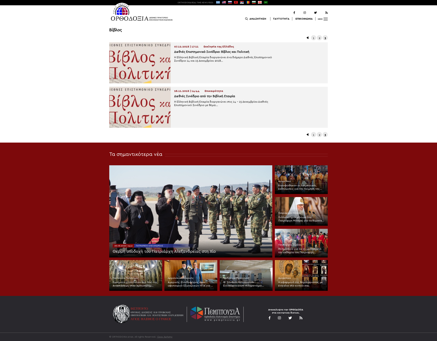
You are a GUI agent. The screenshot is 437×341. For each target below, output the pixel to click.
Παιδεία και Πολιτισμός (126, 278)
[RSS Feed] (323, 13)
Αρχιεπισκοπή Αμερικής (181, 278)
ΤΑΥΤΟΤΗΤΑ (281, 18)
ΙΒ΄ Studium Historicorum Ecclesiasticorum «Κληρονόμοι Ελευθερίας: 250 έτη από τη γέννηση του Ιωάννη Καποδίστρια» (245, 284)
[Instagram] (301, 13)
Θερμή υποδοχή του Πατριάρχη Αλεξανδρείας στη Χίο (164, 251)
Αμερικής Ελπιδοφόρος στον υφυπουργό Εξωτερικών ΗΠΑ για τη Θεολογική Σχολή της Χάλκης (191, 284)
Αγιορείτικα (284, 181)
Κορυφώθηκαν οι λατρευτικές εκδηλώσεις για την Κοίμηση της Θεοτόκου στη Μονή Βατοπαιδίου (299, 187)
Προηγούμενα (307, 37)
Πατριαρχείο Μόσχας (289, 213)
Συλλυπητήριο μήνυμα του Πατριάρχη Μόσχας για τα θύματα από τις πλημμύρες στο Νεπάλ (300, 219)
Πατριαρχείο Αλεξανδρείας (149, 246)
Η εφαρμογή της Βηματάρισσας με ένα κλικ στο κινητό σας (300, 284)
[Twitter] (312, 13)
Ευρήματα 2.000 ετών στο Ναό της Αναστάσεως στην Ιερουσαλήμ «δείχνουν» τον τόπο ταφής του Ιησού (135, 284)
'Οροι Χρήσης (165, 337)
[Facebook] (290, 13)
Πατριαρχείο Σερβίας (290, 245)
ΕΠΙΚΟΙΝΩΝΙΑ (304, 18)
